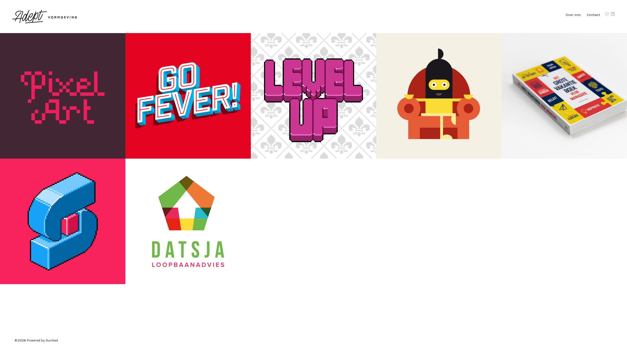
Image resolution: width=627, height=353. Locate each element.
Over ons (573, 15)
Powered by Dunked (42, 340)
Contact (593, 15)
